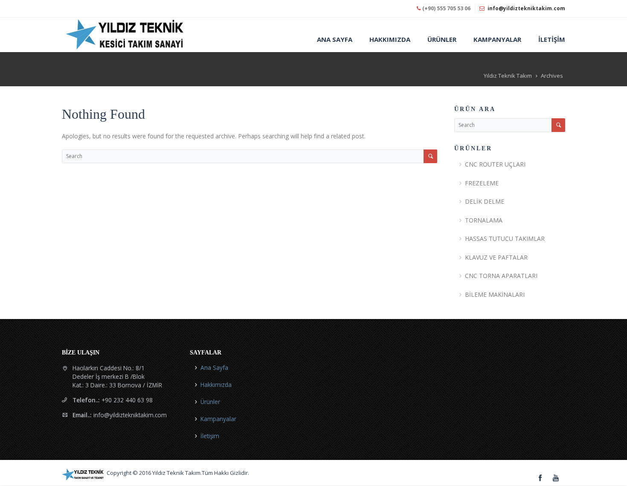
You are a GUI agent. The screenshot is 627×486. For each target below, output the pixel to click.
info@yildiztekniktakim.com (526, 8)
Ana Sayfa (214, 367)
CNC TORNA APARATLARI (501, 276)
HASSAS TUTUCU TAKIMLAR (505, 238)
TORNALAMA (483, 220)
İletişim (209, 436)
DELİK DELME (484, 201)
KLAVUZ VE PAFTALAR (496, 257)
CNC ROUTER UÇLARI (495, 164)
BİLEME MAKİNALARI (495, 294)
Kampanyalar (218, 419)
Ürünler (210, 402)
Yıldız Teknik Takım (508, 75)
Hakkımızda (216, 385)
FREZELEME (482, 183)
